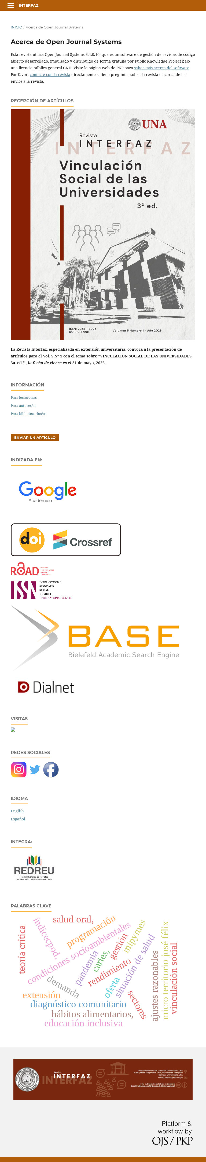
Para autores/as (23, 405)
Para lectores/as (24, 397)
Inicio (16, 27)
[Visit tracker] (13, 730)
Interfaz (28, 5)
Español (18, 818)
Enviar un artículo (35, 437)
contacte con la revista (50, 74)
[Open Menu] (10, 5)
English (17, 810)
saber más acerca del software (161, 67)
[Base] (95, 670)
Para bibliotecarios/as (28, 413)
